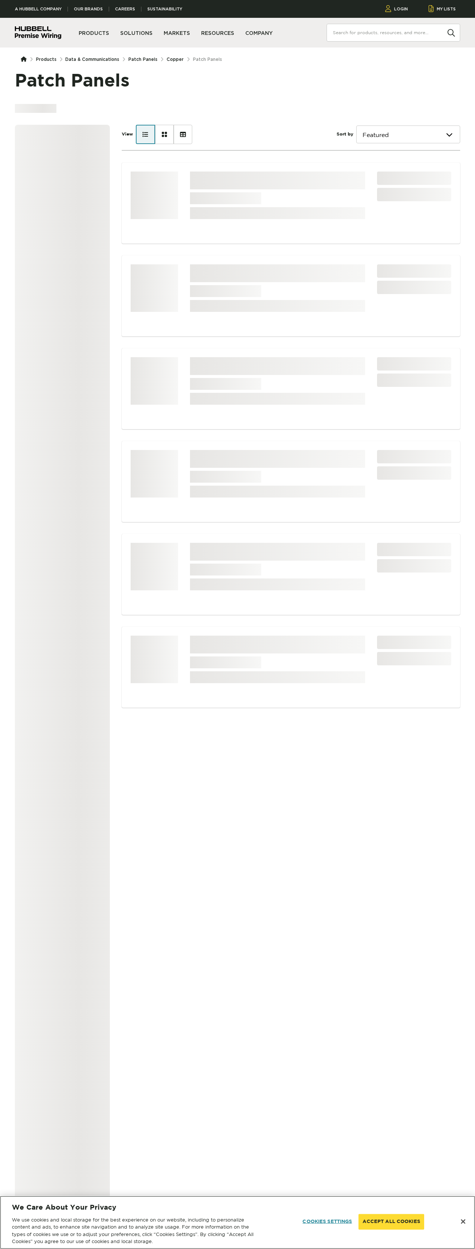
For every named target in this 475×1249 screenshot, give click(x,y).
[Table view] (183, 134)
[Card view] (164, 134)
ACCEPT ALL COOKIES (391, 1222)
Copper (175, 59)
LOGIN (401, 9)
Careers (125, 9)
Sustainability (164, 9)
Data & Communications (92, 59)
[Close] (463, 1221)
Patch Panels (142, 59)
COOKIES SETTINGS (327, 1222)
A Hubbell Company (38, 9)
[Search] (451, 32)
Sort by (345, 134)
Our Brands (88, 9)
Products (46, 59)
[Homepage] (25, 59)
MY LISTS (446, 9)
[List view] (145, 134)
